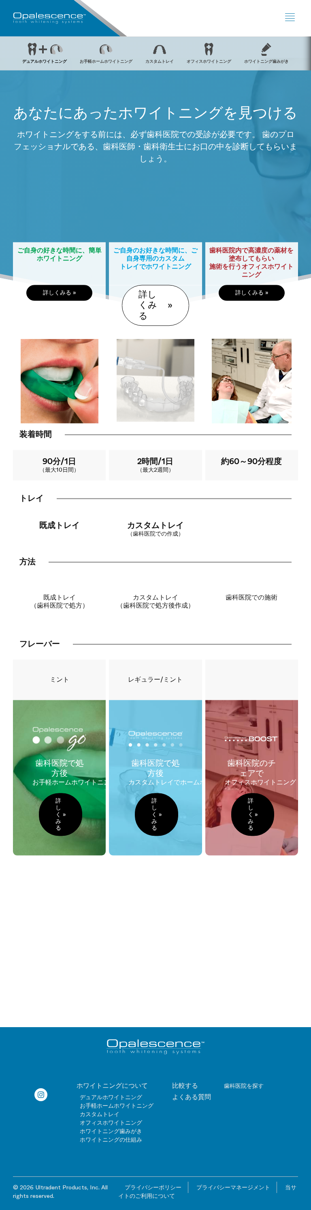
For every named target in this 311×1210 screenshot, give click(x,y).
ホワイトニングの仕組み (111, 1140)
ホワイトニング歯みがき (111, 1131)
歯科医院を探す (244, 1086)
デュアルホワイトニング (111, 1097)
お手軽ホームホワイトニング (116, 1106)
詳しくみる (57, 292)
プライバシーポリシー (153, 1187)
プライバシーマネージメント (233, 1187)
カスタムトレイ (99, 1114)
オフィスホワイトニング (111, 1123)
